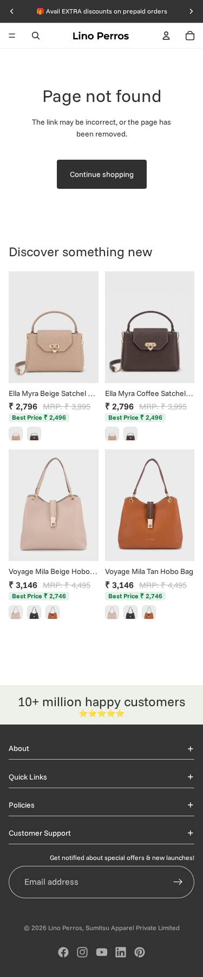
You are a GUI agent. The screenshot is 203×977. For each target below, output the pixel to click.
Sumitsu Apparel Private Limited (133, 928)
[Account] (166, 35)
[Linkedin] (120, 952)
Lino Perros (65, 928)
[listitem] (16, 434)
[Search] (36, 35)
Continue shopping (102, 174)
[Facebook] (63, 952)
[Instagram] (82, 952)
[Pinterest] (139, 952)
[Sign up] (178, 882)
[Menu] (12, 35)
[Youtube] (101, 952)
